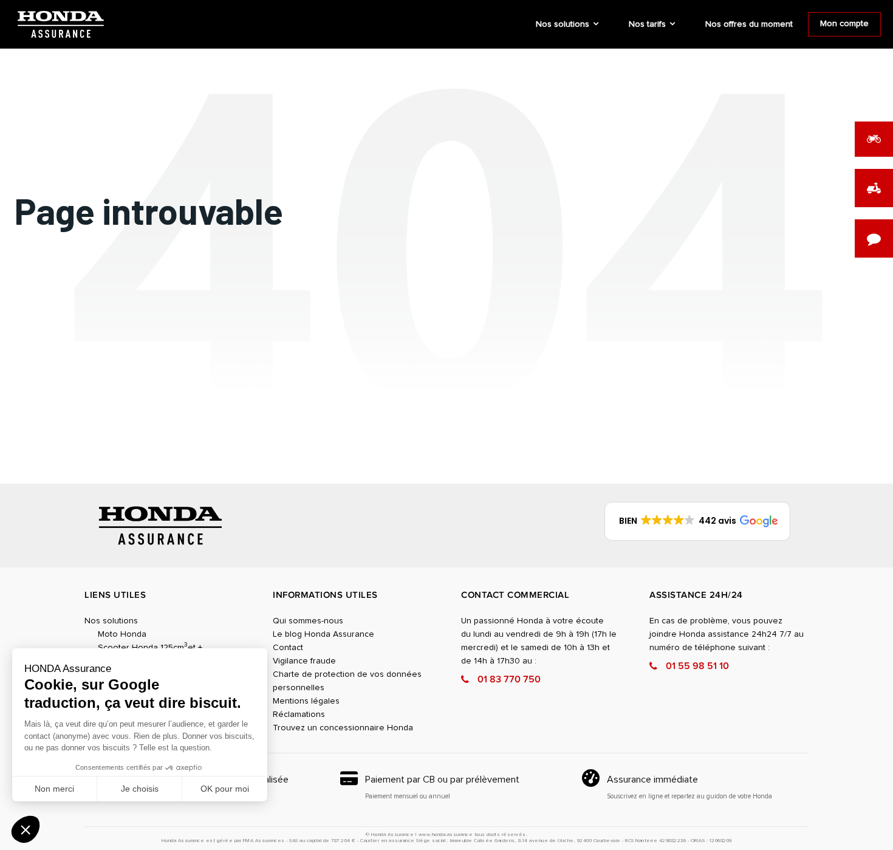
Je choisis (140, 788)
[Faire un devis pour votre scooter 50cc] (874, 188)
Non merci (54, 788)
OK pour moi (224, 788)
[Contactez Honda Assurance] (874, 238)
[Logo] (60, 25)
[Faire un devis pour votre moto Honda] (874, 139)
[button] (25, 829)
